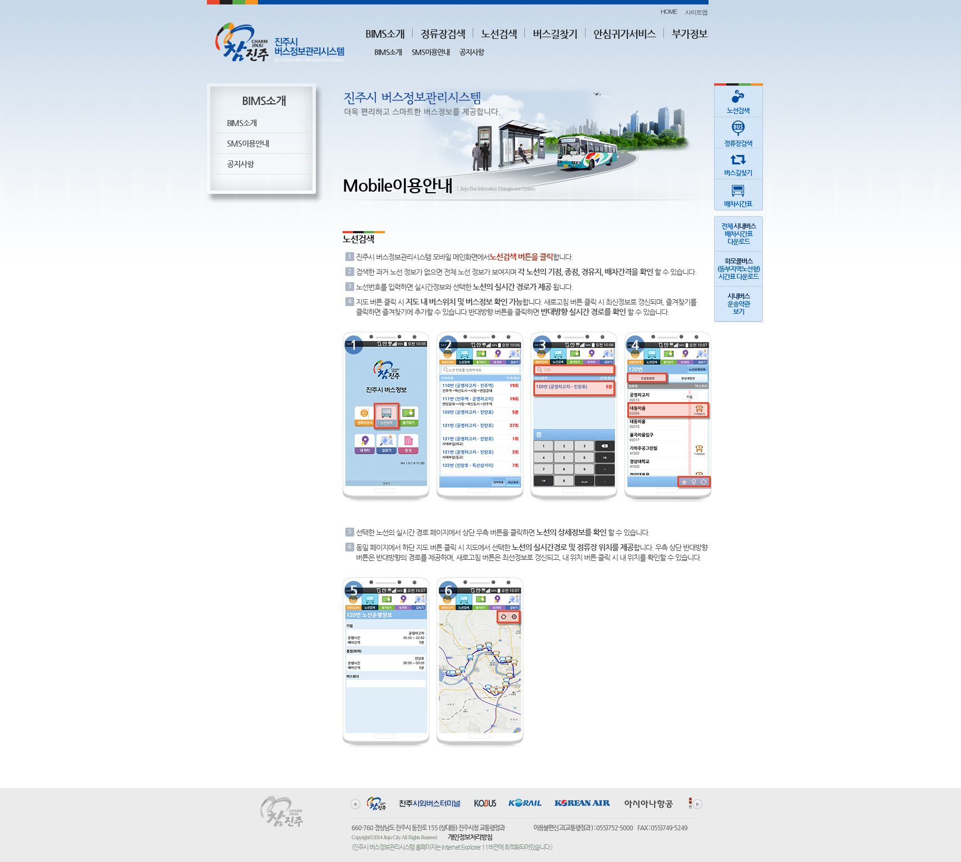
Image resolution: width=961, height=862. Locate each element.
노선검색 (499, 33)
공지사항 (471, 52)
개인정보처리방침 (470, 837)
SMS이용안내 (430, 52)
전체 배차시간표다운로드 (738, 233)
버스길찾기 (555, 33)
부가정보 (689, 33)
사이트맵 (696, 12)
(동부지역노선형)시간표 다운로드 (738, 268)
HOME (669, 11)
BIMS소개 (384, 33)
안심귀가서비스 (624, 33)
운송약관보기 (738, 303)
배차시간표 (738, 204)
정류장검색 (442, 33)
